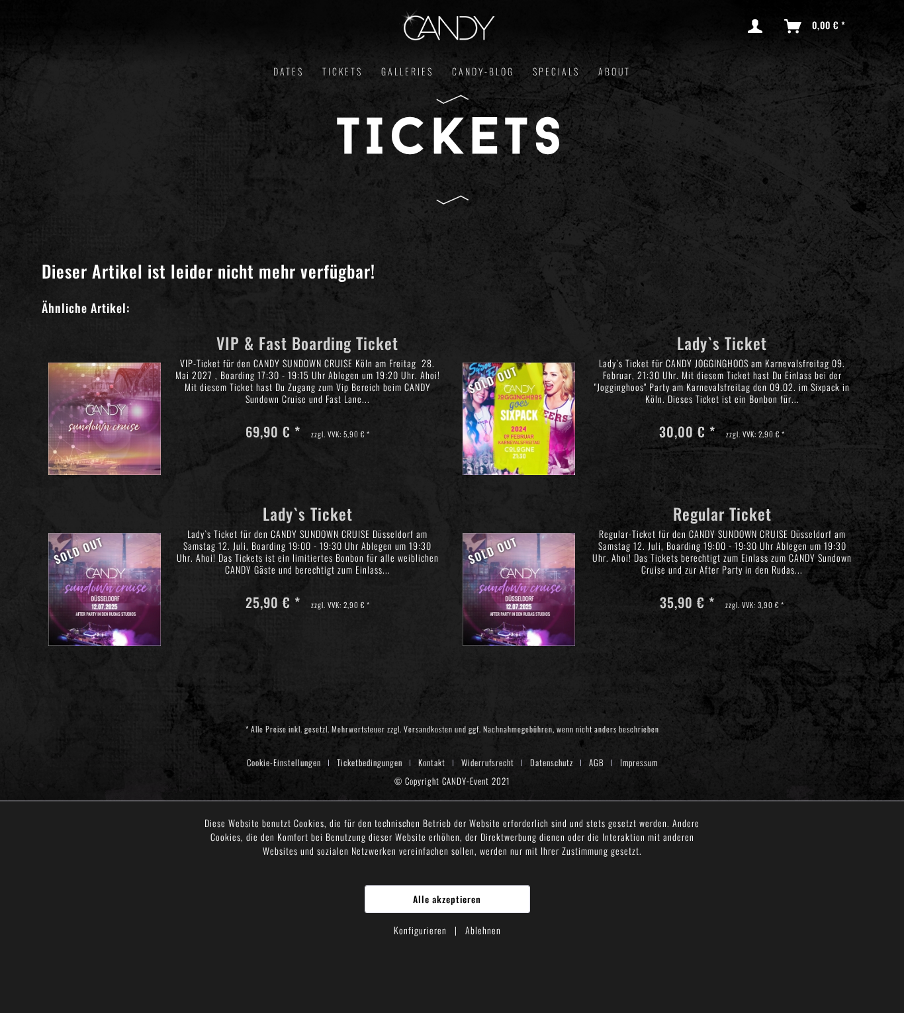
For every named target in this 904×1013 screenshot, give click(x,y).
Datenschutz (551, 762)
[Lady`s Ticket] (519, 400)
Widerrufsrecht (487, 762)
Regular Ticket (722, 516)
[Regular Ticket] (519, 571)
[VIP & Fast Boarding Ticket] (104, 400)
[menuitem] (758, 26)
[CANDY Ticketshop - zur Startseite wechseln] (448, 28)
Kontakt (431, 762)
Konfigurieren (421, 930)
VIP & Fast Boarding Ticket (307, 345)
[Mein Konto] (758, 26)
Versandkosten (428, 728)
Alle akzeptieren (447, 899)
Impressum (639, 762)
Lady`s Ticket (722, 345)
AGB (596, 762)
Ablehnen (483, 930)
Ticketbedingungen (369, 762)
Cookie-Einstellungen (284, 762)
